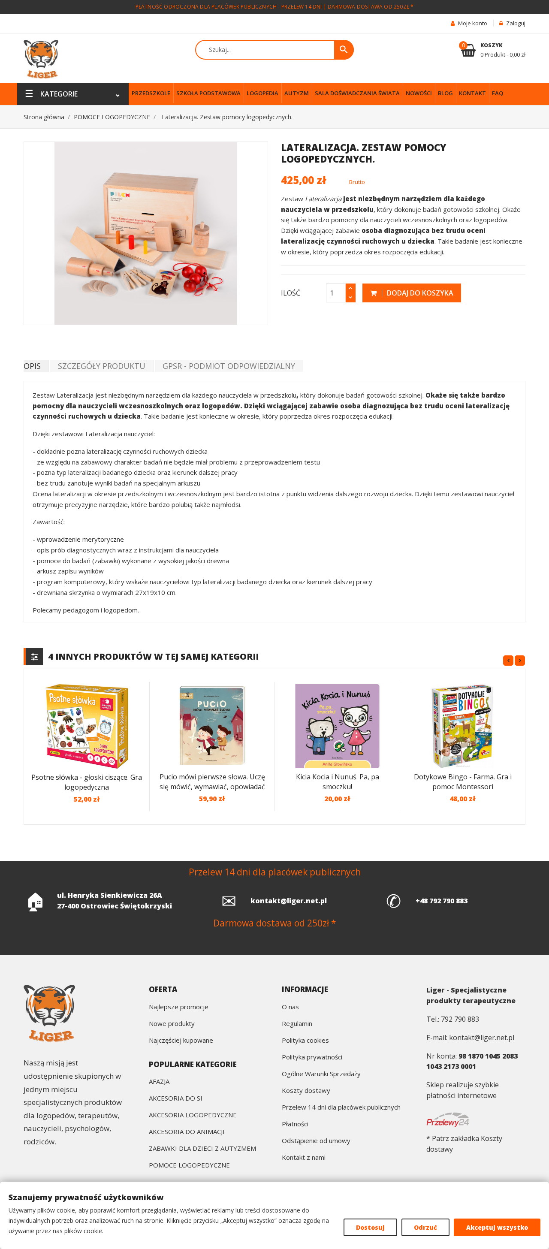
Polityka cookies (305, 1040)
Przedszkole (151, 93)
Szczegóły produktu (101, 366)
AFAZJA (159, 1082)
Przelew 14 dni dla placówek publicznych (341, 1107)
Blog (445, 93)
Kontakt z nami (304, 1158)
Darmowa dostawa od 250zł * (370, 6)
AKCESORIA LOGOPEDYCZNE (193, 1115)
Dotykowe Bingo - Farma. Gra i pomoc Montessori (463, 781)
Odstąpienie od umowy (316, 1141)
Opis (32, 366)
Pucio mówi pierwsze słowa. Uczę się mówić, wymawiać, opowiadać (212, 781)
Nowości (419, 93)
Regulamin (297, 1024)
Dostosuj (370, 1227)
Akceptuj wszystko (497, 1227)
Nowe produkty (172, 1024)
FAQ (497, 93)
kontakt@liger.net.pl (288, 900)
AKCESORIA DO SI (175, 1098)
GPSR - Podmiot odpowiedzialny (229, 366)
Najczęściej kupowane (181, 1040)
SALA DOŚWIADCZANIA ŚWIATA (357, 93)
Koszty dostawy (306, 1091)
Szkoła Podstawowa (208, 93)
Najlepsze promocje (178, 1007)
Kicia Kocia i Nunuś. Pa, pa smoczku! (337, 781)
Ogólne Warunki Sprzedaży (321, 1074)
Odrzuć (425, 1227)
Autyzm (296, 93)
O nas (290, 1007)
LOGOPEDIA (262, 93)
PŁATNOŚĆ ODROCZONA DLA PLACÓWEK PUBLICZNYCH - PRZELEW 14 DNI (229, 6)
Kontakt (472, 93)
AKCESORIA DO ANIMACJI (187, 1132)
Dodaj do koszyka (419, 293)
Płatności (295, 1124)
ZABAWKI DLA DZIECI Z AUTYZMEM (202, 1148)
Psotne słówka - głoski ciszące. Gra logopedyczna (86, 782)
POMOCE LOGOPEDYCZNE (189, 1165)
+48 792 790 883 (442, 900)
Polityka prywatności (312, 1057)
